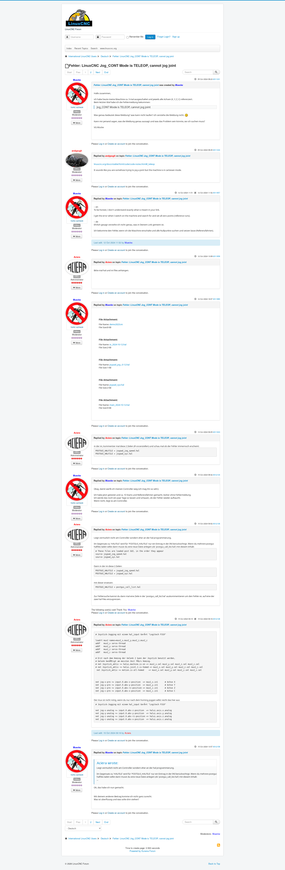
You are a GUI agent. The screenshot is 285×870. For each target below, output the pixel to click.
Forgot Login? (164, 36)
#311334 (216, 150)
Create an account (116, 143)
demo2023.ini (116, 324)
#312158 (216, 746)
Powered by (135, 851)
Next (98, 72)
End (106, 72)
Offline (77, 111)
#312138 (216, 618)
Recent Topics (81, 48)
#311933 (216, 432)
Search (94, 48)
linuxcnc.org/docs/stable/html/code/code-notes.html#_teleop (124, 164)
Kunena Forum (149, 851)
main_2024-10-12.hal (119, 404)
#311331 (216, 79)
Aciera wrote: (107, 763)
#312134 (216, 474)
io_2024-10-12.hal (118, 344)
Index (69, 48)
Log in (150, 36)
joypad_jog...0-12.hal (119, 364)
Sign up (176, 36)
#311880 (216, 299)
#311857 (216, 192)
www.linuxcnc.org (108, 48)
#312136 (216, 523)
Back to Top (214, 863)
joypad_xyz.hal (117, 384)
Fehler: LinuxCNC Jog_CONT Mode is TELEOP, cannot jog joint (126, 84)
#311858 (216, 256)
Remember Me (136, 36)
